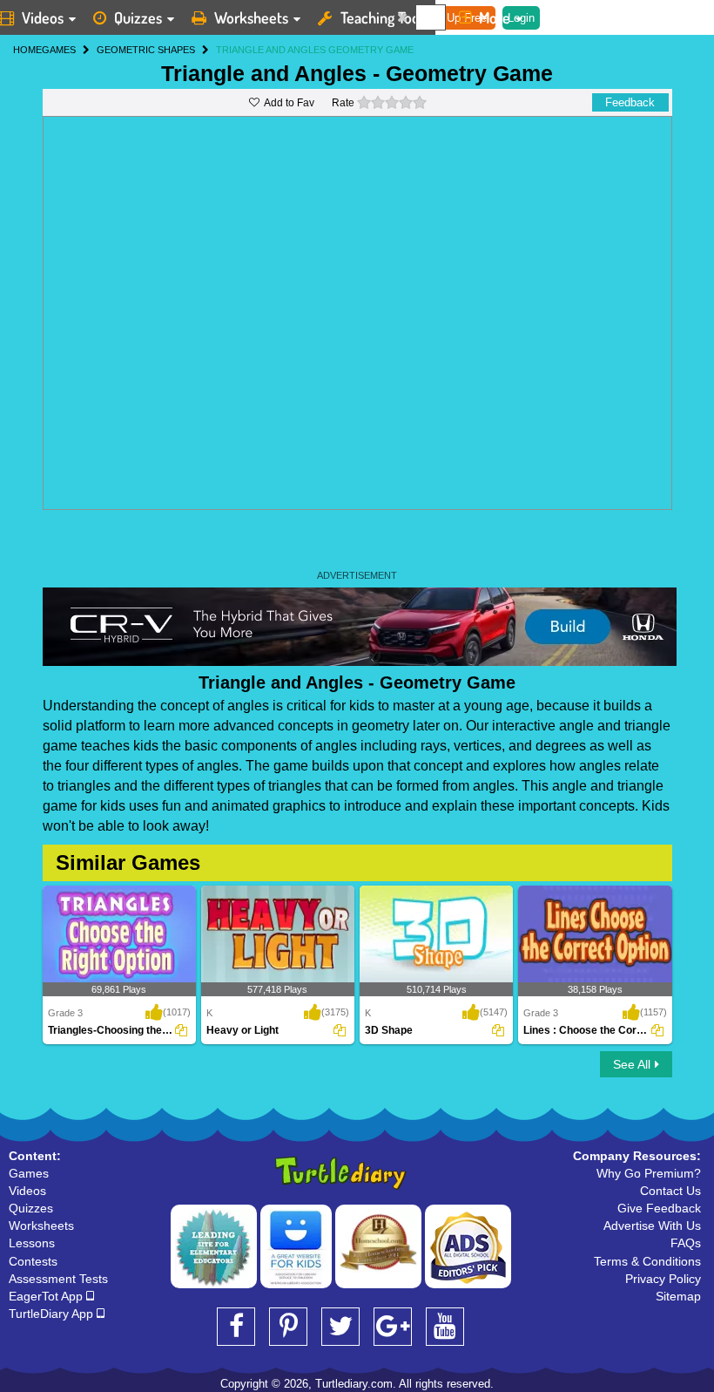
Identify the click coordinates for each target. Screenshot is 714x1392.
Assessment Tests (58, 1279)
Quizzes (138, 17)
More (494, 17)
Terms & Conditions (647, 1261)
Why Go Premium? (648, 1173)
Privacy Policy (663, 1279)
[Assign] (181, 1030)
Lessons (32, 1243)
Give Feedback (659, 1208)
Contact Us (670, 1191)
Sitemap (678, 1296)
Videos (27, 1191)
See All (631, 1064)
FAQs (685, 1243)
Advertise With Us (652, 1225)
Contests (33, 1261)
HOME (27, 49)
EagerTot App (47, 1296)
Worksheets (251, 17)
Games (29, 1173)
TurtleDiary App (53, 1314)
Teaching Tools (385, 17)
